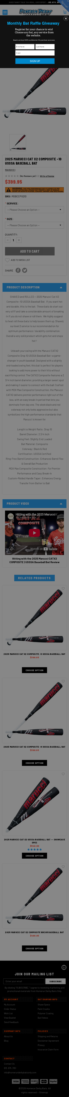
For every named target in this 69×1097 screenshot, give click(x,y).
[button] (66, 18)
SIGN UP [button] (35, 61)
